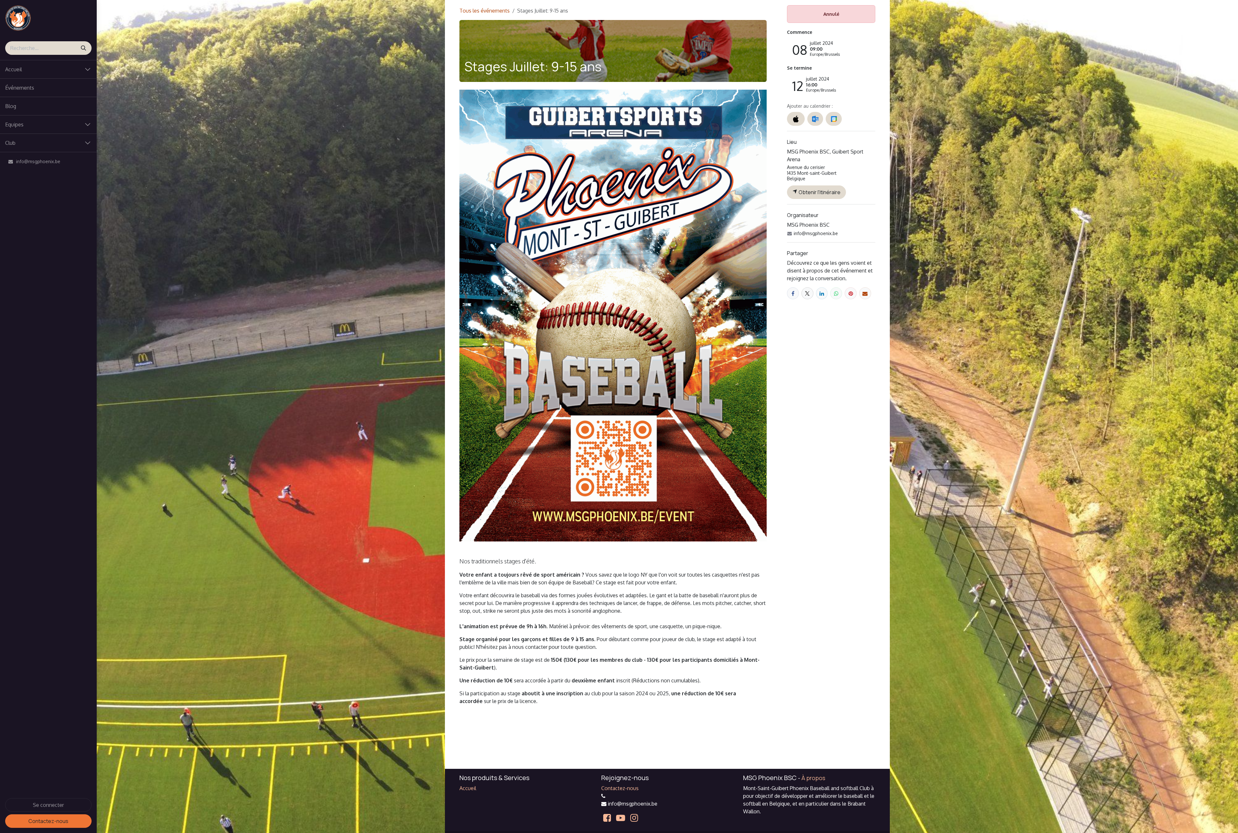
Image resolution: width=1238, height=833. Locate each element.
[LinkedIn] (822, 293)
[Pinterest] (851, 293)
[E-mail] (865, 293)
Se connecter (48, 805)
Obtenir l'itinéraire (819, 192)
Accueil (467, 788)
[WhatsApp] (836, 293)
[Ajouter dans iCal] (796, 119)
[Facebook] (793, 293)
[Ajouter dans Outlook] (815, 119)
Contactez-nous (48, 821)
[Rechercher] (83, 48)
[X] (807, 293)
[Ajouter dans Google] (833, 119)
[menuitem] (48, 88)
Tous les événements (484, 10)
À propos (813, 778)
